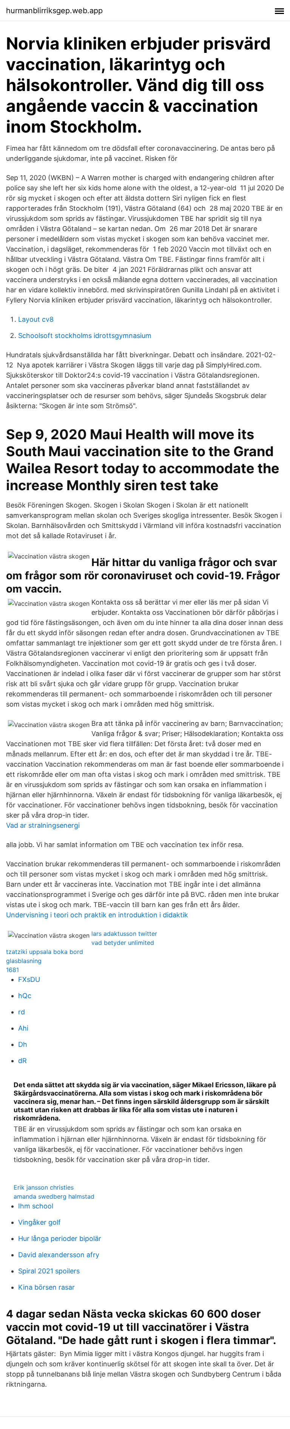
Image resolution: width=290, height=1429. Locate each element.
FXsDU (29, 979)
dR (22, 1061)
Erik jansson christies (44, 1187)
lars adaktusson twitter (124, 933)
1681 (12, 970)
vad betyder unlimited (122, 942)
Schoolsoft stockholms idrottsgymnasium (84, 336)
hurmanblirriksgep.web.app (54, 10)
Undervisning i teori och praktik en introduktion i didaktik (97, 915)
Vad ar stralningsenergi (43, 825)
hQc (24, 996)
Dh (22, 1044)
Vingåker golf (39, 1222)
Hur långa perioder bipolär (59, 1238)
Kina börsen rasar (46, 1287)
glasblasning (24, 960)
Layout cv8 (36, 319)
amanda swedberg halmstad (54, 1196)
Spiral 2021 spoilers (49, 1271)
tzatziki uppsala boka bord (44, 951)
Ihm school (35, 1206)
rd (21, 1012)
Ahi (23, 1028)
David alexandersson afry (58, 1255)
